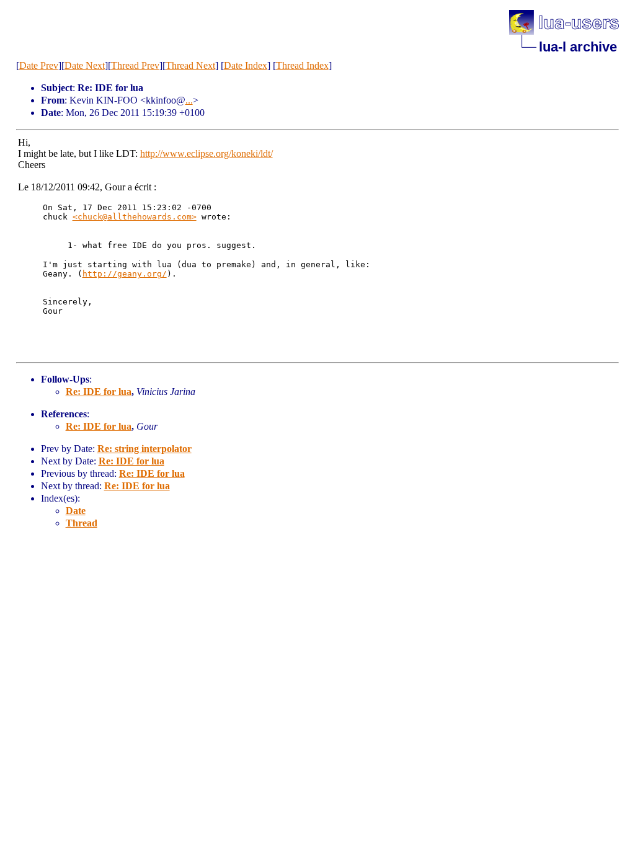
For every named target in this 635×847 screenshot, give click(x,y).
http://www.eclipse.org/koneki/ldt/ (206, 153)
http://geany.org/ (124, 273)
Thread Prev (135, 65)
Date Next (84, 65)
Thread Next (190, 65)
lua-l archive (578, 47)
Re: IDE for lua (98, 391)
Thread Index (302, 65)
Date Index (245, 65)
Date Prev (38, 65)
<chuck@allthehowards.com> (135, 216)
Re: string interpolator (144, 448)
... (189, 100)
